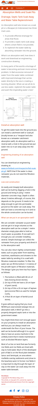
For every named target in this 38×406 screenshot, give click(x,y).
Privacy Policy (19, 397)
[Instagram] (23, 391)
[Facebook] (14, 391)
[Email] (12, 8)
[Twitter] (19, 391)
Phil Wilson (4, 376)
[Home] (7, 8)
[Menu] (2, 8)
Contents (19, 8)
